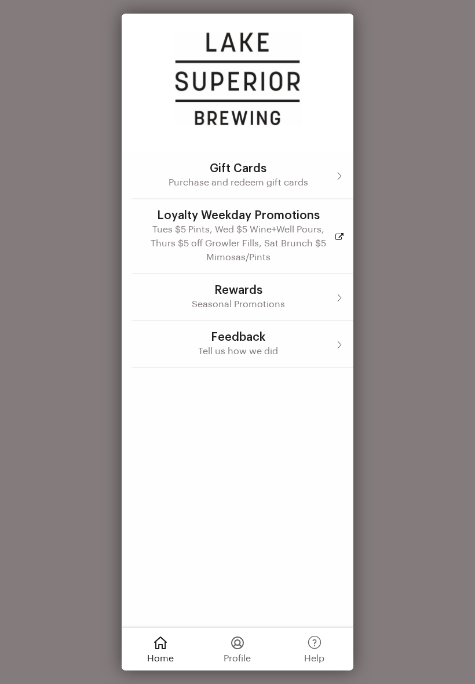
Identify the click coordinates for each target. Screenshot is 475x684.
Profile (237, 658)
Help (314, 658)
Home (160, 658)
